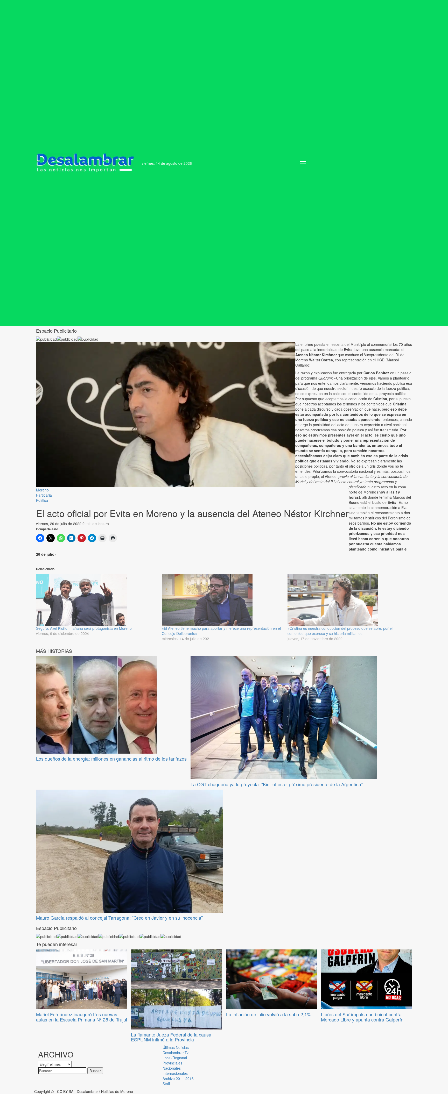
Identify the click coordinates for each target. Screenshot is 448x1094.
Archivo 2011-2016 (178, 1078)
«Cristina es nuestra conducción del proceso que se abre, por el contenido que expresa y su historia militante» (340, 631)
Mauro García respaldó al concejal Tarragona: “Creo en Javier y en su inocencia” (119, 917)
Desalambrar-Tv (175, 1052)
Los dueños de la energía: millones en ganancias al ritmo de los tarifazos (111, 758)
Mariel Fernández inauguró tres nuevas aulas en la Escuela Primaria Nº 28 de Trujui (81, 1017)
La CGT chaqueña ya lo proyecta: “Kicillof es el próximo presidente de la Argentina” (277, 784)
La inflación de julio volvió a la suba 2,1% (268, 1014)
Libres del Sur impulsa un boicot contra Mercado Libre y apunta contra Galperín (362, 1017)
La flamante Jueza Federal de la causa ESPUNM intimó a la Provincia (171, 1037)
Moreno (42, 489)
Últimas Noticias (176, 1047)
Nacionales (172, 1068)
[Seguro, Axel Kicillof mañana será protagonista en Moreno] (96, 600)
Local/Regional (175, 1057)
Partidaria (44, 495)
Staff (166, 1083)
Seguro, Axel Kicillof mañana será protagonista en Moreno (84, 628)
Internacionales (175, 1073)
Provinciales (172, 1063)
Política (42, 500)
